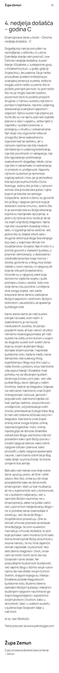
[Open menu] (52, 5)
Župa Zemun (13, 5)
